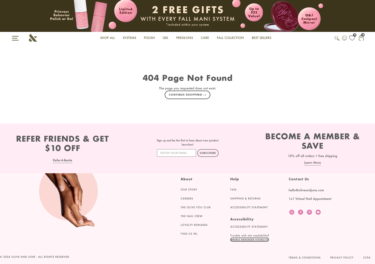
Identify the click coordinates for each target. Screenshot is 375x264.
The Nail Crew (192, 216)
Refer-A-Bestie (62, 160)
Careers (187, 198)
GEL (165, 38)
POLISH (149, 38)
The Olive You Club (196, 207)
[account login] (344, 38)
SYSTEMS (129, 38)
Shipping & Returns (245, 198)
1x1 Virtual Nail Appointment (310, 199)
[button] (249, 240)
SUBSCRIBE (208, 153)
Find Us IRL (189, 233)
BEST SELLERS (261, 38)
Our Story (189, 189)
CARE (205, 38)
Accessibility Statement (249, 207)
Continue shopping (185, 94)
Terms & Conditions (305, 257)
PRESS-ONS (184, 38)
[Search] (337, 40)
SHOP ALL (107, 38)
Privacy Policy (342, 257)
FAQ (233, 189)
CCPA (367, 257)
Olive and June (23, 256)
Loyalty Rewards (194, 224)
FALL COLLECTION (230, 38)
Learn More (312, 162)
